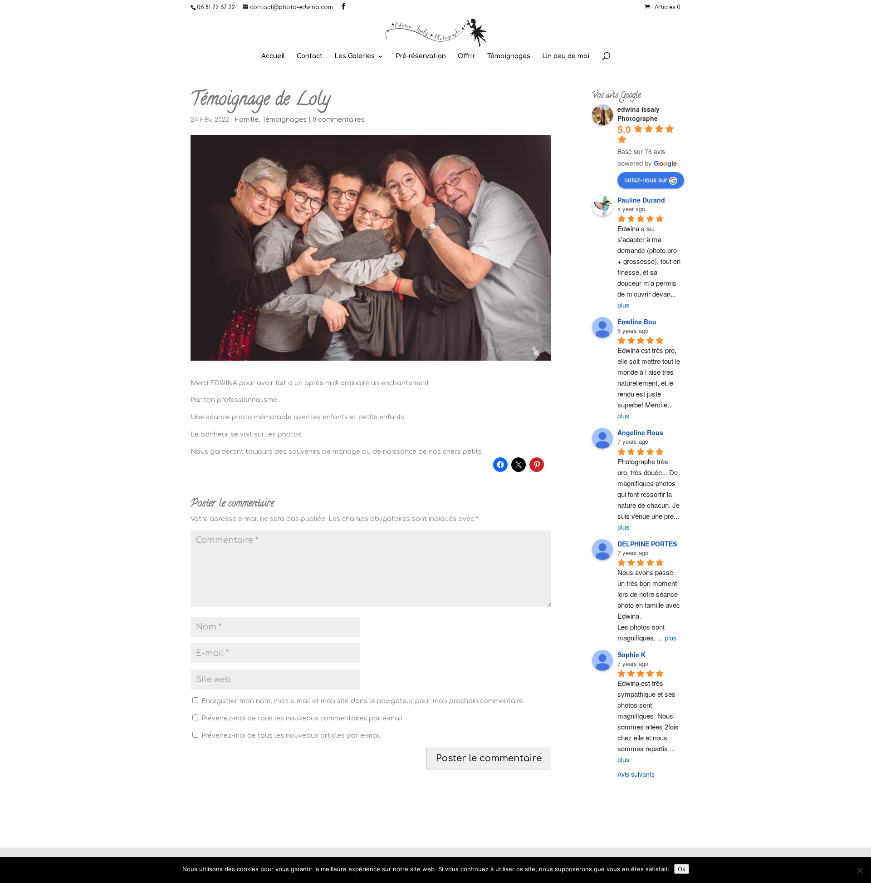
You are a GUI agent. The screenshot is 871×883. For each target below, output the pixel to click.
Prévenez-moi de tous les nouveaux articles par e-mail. (291, 735)
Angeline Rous (640, 432)
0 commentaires (339, 119)
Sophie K (631, 654)
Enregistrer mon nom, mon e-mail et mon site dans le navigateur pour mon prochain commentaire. (362, 701)
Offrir (466, 56)
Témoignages (508, 56)
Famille (247, 119)
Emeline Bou (636, 321)
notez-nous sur (645, 179)
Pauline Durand (641, 199)
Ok (681, 869)
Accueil (273, 56)
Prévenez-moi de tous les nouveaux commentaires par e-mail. (302, 718)
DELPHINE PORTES (647, 543)
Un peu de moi (565, 56)
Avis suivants (636, 774)
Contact (310, 56)
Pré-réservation (421, 56)
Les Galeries (354, 56)
